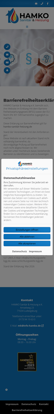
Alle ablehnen (27, 236)
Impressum (35, 251)
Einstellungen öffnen (27, 229)
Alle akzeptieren (27, 243)
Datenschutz (19, 251)
